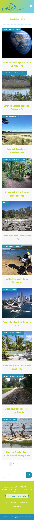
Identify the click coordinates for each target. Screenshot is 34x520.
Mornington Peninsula (15, 73)
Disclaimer (17, 507)
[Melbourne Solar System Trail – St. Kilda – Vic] (17, 49)
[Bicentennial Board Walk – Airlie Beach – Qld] (17, 352)
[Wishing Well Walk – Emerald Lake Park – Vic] (17, 179)
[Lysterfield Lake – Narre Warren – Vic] (17, 266)
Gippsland (11, 116)
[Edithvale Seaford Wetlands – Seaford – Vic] (17, 92)
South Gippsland (13, 376)
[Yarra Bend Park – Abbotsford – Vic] (17, 222)
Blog (7, 502)
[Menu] (31, 6)
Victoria (18, 29)
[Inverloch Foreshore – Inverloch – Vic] (17, 136)
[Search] (29, 475)
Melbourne (12, 29)
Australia (5, 29)
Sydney (14, 289)
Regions (14, 502)
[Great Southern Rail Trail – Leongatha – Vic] (17, 395)
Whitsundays (19, 332)
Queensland (12, 332)
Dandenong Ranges (14, 159)
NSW (10, 289)
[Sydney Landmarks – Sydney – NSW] (17, 309)
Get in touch (24, 502)
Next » (22, 464)
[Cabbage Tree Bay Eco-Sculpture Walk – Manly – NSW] (17, 439)
